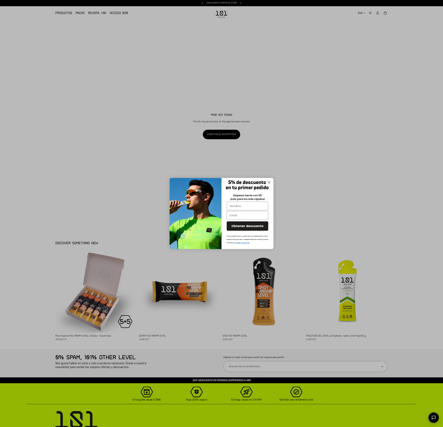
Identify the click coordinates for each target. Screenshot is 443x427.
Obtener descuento (247, 226)
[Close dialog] (269, 182)
